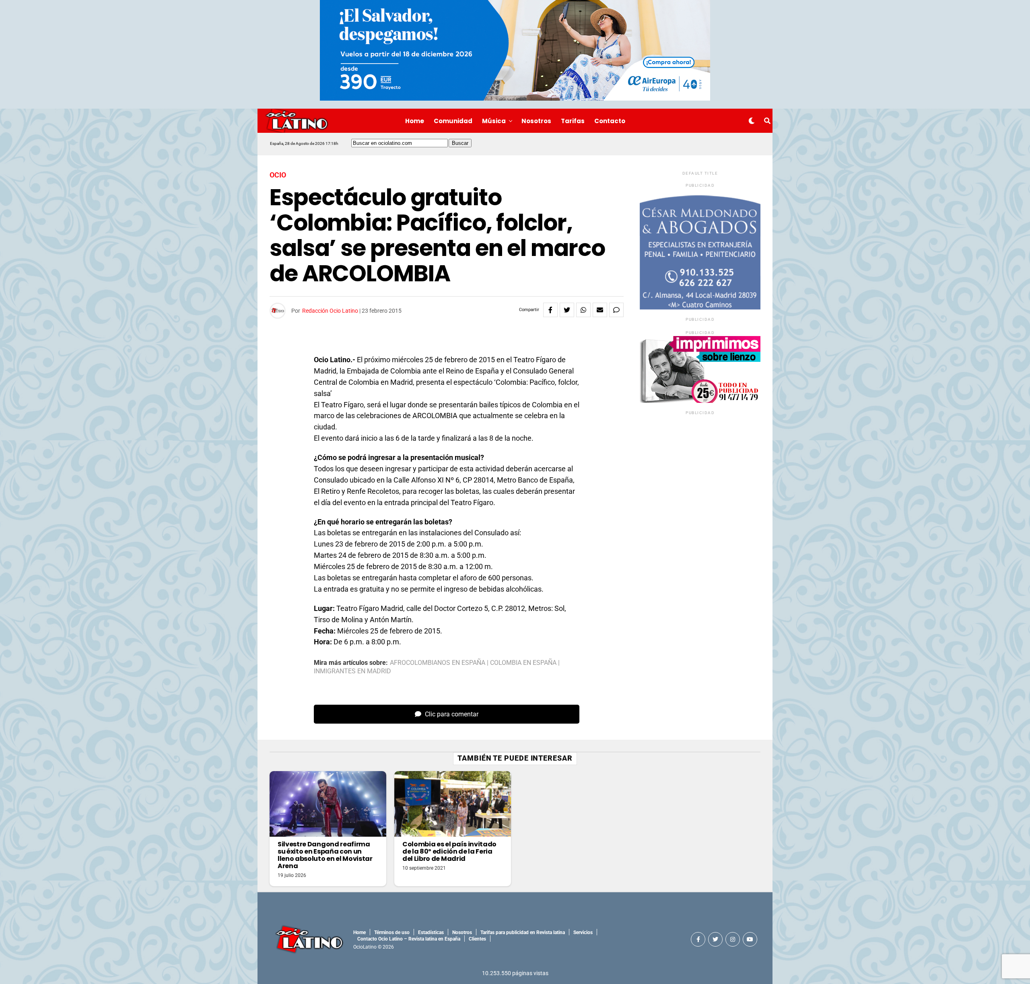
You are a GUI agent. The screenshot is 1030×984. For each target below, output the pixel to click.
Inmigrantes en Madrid (352, 671)
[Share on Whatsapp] (583, 310)
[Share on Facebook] (550, 310)
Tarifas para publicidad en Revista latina (522, 932)
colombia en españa (523, 663)
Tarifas (573, 121)
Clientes (477, 939)
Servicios (583, 932)
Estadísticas (431, 932)
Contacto (609, 121)
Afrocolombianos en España (437, 663)
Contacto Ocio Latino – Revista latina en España (408, 939)
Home (414, 121)
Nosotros (536, 121)
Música (494, 121)
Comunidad (453, 121)
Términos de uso (392, 932)
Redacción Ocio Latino (330, 310)
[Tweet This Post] (567, 310)
